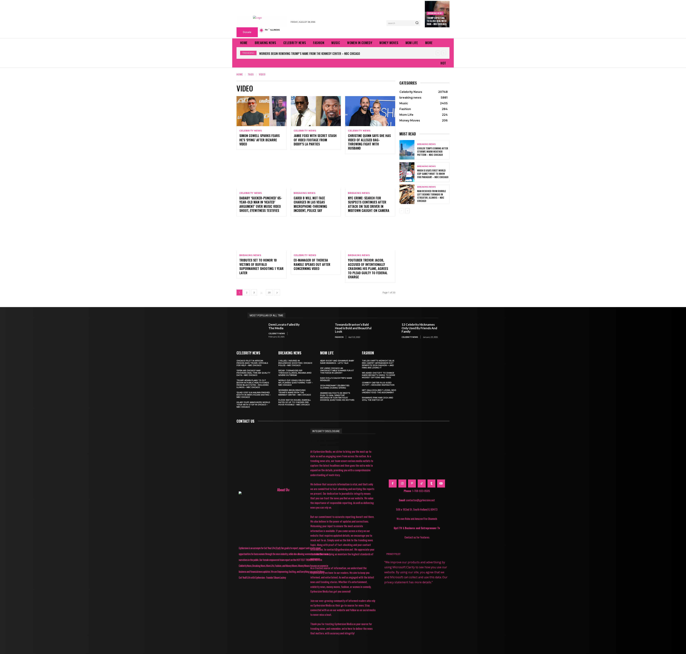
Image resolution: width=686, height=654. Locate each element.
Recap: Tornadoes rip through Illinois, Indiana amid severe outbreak (295, 372)
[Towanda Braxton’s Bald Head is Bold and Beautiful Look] (323, 330)
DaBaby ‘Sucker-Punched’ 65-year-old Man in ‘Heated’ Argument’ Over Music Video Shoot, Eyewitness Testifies (260, 204)
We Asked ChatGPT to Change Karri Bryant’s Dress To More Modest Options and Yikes (378, 375)
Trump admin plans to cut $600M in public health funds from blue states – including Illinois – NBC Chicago (253, 384)
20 (269, 292)
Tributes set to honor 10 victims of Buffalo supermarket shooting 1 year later (261, 266)
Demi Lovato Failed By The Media (284, 326)
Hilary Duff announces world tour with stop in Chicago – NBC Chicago (253, 404)
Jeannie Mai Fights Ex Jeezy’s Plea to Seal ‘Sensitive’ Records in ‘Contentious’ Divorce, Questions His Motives (337, 396)
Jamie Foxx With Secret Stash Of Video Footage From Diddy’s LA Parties (315, 139)
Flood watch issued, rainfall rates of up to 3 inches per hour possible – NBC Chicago (314, 53)
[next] (443, 53)
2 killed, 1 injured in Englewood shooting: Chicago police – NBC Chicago (295, 363)
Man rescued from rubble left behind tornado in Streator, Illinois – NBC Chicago (431, 196)
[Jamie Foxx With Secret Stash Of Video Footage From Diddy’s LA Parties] (316, 111)
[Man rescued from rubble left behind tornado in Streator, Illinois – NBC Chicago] (406, 194)
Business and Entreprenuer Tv (422, 528)
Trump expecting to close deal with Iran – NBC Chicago (436, 21)
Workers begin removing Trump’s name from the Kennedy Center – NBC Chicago (294, 392)
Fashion (339, 337)
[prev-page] (401, 210)
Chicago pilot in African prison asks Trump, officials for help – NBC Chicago (252, 363)
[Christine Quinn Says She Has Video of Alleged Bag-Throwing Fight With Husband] (370, 111)
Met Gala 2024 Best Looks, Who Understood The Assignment (379, 391)
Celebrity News (250, 131)
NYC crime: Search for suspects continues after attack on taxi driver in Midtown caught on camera (368, 204)
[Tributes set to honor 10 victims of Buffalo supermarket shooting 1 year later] (262, 236)
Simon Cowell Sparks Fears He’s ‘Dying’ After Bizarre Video (259, 139)
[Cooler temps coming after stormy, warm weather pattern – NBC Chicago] (406, 150)
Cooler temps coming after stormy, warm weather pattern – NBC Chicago (432, 151)
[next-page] (277, 292)
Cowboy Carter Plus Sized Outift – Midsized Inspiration (378, 384)
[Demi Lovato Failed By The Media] (256, 330)
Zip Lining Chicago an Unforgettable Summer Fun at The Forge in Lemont (337, 370)
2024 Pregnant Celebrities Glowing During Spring (334, 386)
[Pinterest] (412, 483)
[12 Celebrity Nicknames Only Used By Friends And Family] (389, 330)
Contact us (245, 421)
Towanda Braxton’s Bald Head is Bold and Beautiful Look (353, 328)
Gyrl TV (398, 528)
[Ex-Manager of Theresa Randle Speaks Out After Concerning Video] (316, 236)
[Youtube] (441, 483)
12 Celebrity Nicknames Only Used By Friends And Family (419, 328)
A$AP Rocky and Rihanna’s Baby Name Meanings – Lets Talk (337, 362)
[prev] (438, 53)
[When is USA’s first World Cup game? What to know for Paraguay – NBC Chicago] (406, 172)
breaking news (435, 13)
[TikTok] (422, 483)
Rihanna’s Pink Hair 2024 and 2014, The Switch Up (377, 399)
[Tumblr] (431, 483)
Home (240, 74)
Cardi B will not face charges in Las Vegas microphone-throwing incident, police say (310, 204)
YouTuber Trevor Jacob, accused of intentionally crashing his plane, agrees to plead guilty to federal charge (368, 268)
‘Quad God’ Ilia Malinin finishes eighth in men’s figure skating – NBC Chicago (254, 394)
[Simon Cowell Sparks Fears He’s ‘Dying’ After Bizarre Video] (262, 111)
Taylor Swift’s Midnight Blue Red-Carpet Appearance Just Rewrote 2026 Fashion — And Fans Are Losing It (378, 364)
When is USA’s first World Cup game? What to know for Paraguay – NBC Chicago (432, 173)
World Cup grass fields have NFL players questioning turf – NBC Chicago (295, 382)
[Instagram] (402, 483)
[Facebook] (393, 483)
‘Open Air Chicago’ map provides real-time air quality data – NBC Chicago (253, 372)
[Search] (417, 23)
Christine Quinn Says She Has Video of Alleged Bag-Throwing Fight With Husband (369, 141)
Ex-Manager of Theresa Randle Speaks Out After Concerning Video (312, 264)
